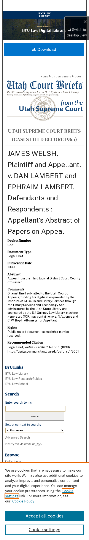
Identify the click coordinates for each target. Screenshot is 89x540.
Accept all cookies (44, 516)
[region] (44, 501)
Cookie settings (44, 529)
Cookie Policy (23, 501)
